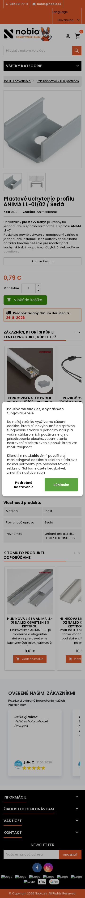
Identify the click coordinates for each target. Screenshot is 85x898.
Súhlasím (61, 484)
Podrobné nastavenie (24, 484)
